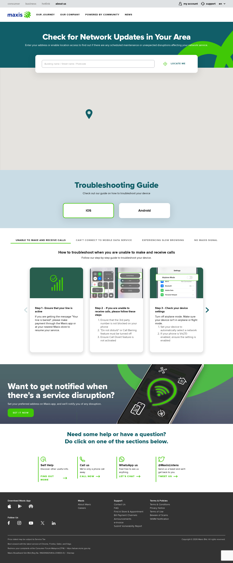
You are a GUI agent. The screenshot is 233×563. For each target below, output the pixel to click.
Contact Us (119, 504)
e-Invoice (118, 522)
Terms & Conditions (160, 504)
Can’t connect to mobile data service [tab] (104, 240)
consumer (14, 3)
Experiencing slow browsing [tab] (163, 240)
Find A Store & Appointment (128, 511)
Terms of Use (156, 511)
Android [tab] (144, 211)
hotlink (46, 3)
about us (61, 3)
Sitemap (70, 553)
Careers (82, 508)
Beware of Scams (159, 515)
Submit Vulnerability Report (128, 526)
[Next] (207, 310)
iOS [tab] (88, 211)
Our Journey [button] (45, 14)
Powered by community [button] (102, 14)
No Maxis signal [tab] (205, 240)
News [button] (128, 14)
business (30, 3)
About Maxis (84, 504)
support (210, 3)
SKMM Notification (159, 518)
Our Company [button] (70, 14)
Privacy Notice (157, 508)
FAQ (116, 508)
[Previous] (25, 310)
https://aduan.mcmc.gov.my (78, 548)
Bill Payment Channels (125, 515)
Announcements (122, 518)
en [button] (220, 3)
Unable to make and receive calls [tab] (41, 240)
